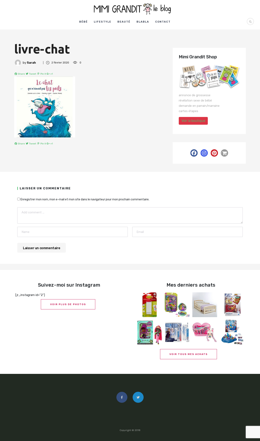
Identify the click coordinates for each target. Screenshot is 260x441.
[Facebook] (194, 153)
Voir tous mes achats (188, 354)
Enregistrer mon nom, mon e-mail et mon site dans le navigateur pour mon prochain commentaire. (85, 199)
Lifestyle (102, 21)
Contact (163, 21)
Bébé (83, 21)
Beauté (123, 21)
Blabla (142, 21)
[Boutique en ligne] (224, 153)
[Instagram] (204, 153)
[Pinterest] (214, 153)
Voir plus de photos (68, 304)
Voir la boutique (193, 121)
